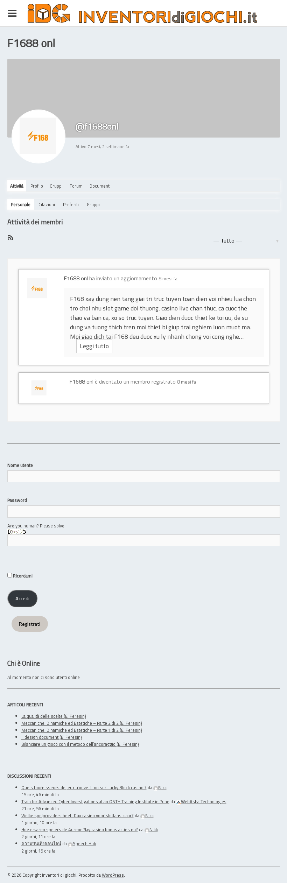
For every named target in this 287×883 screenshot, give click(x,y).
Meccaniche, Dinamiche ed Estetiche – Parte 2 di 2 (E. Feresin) (81, 723)
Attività (16, 185)
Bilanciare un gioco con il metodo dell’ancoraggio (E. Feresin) (80, 744)
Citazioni (46, 204)
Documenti (100, 185)
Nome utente (20, 465)
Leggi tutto (94, 346)
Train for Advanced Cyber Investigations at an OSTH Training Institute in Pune (95, 801)
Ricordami (22, 575)
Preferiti (71, 204)
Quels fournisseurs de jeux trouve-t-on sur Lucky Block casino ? (84, 787)
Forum (76, 185)
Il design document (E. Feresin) (51, 737)
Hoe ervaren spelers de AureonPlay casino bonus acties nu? (79, 829)
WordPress (113, 874)
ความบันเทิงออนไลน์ (41, 843)
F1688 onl (76, 278)
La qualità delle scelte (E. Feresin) (53, 716)
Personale (20, 204)
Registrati (29, 624)
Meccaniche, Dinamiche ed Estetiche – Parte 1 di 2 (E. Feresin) (81, 730)
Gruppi (56, 185)
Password (17, 500)
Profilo (36, 185)
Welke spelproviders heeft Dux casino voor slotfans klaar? (77, 815)
